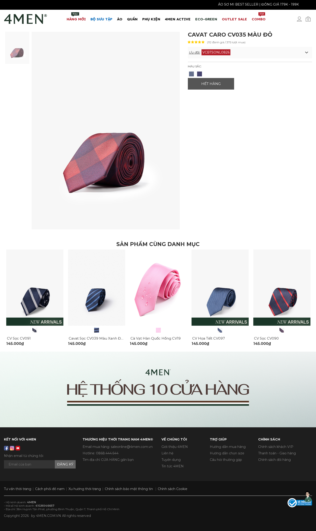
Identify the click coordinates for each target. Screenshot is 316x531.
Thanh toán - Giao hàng (277, 453)
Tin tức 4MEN (172, 466)
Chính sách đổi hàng (274, 460)
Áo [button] (119, 19)
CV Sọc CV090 (266, 338)
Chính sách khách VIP (275, 447)
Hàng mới (76, 16)
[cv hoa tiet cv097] (220, 287)
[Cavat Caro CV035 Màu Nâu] (199, 74)
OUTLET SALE (234, 19)
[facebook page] (6, 448)
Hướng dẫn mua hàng (228, 447)
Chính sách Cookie (172, 489)
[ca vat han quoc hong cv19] (158, 287)
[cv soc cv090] (281, 287)
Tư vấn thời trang (17, 489)
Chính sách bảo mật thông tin (129, 489)
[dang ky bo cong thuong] (300, 502)
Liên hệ (167, 453)
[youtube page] (17, 448)
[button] (250, 52)
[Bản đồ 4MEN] (158, 389)
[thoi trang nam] (25, 18)
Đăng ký (65, 464)
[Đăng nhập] (302, 21)
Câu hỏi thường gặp (226, 460)
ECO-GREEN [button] (206, 19)
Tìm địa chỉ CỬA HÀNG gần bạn (108, 460)
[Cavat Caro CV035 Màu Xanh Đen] (191, 74)
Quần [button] (132, 19)
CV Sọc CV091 (19, 338)
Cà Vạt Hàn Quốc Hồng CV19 (155, 338)
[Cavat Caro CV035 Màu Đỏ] (17, 47)
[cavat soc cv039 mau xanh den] (96, 287)
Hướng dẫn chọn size (227, 453)
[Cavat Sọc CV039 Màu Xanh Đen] (96, 330)
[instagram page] (12, 448)
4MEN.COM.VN (48, 516)
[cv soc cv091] (34, 287)
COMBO (259, 16)
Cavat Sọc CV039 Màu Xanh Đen (97, 338)
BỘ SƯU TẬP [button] (101, 19)
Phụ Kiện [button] (151, 19)
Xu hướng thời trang (84, 489)
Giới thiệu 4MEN (174, 447)
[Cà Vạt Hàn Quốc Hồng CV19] (158, 330)
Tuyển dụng (171, 460)
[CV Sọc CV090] (282, 330)
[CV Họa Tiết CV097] (220, 330)
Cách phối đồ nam (50, 489)
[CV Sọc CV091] (35, 330)
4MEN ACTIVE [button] (178, 19)
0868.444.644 (107, 453)
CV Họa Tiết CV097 (208, 338)
